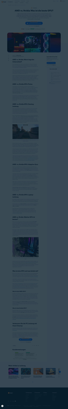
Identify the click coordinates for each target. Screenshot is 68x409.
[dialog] (34, 204)
